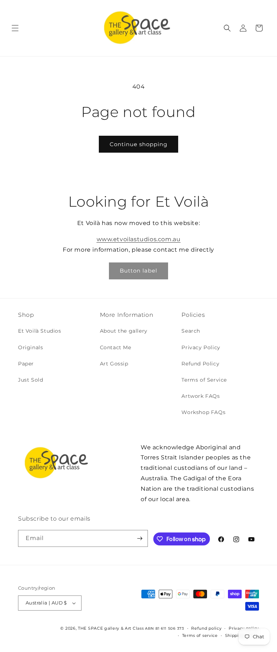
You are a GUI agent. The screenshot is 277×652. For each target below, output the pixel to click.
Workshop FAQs (203, 412)
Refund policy (206, 628)
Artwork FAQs (200, 396)
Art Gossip (114, 363)
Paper (26, 363)
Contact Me (115, 347)
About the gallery (124, 331)
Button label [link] (138, 270)
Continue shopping (138, 144)
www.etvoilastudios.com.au (139, 239)
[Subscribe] (140, 538)
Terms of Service (204, 380)
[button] (15, 28)
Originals (30, 347)
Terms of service (200, 635)
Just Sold (30, 380)
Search (190, 331)
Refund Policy (200, 363)
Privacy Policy (200, 347)
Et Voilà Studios (39, 331)
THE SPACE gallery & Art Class (111, 628)
